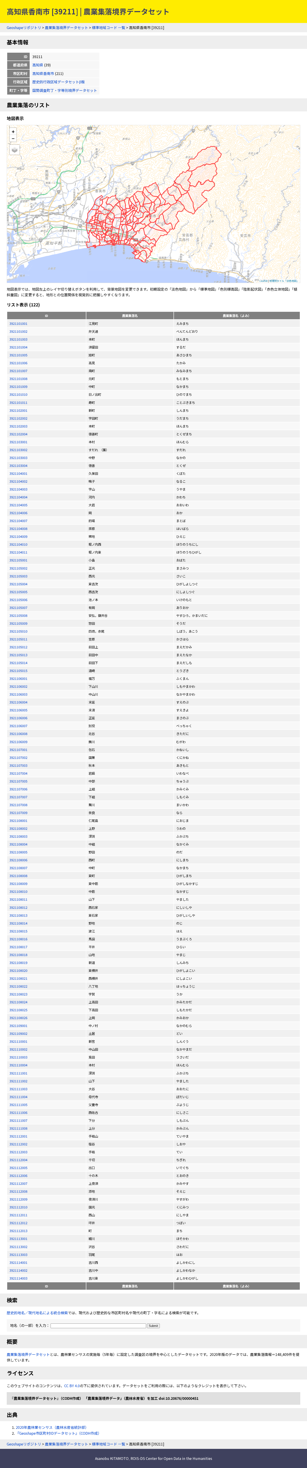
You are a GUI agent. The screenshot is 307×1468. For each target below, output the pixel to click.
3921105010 (18, 631)
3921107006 (18, 789)
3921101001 (18, 323)
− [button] (13, 138)
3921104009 (18, 536)
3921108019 (18, 962)
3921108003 (18, 836)
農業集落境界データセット (66, 27)
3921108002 (18, 828)
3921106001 (18, 678)
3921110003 (18, 1057)
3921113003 (18, 1254)
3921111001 (18, 1073)
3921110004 (18, 1065)
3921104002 (18, 481)
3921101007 (18, 370)
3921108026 (18, 1017)
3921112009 (18, 1199)
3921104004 (18, 497)
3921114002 (18, 1270)
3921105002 (18, 568)
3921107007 (18, 796)
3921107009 (18, 812)
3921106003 (18, 694)
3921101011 (18, 402)
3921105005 (18, 591)
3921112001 (18, 1136)
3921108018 (18, 954)
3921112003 (18, 1151)
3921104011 (18, 552)
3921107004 (18, 773)
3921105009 (18, 623)
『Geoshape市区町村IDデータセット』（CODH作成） (58, 1433)
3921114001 (18, 1262)
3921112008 (18, 1191)
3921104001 (18, 473)
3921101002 (18, 331)
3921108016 (18, 938)
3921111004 (18, 1096)
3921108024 (18, 1002)
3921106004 (18, 702)
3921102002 (18, 418)
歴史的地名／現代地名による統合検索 (37, 1312)
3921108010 (18, 891)
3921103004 (18, 465)
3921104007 (18, 520)
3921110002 (18, 1049)
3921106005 (18, 710)
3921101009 (18, 386)
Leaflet (264, 281)
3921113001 (18, 1238)
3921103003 (18, 457)
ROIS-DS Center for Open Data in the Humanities (171, 1458)
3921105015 (18, 670)
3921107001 (18, 749)
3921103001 (18, 441)
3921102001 (18, 410)
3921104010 (18, 544)
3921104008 (18, 528)
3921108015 (18, 931)
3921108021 (18, 978)
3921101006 (18, 362)
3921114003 (18, 1278)
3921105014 (18, 662)
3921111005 (18, 1104)
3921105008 (18, 615)
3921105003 (18, 576)
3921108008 (18, 875)
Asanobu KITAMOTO (112, 1458)
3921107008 (18, 804)
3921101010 (18, 394)
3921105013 (18, 654)
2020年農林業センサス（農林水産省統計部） (52, 1427)
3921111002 (18, 1081)
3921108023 (18, 994)
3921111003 (18, 1088)
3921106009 (18, 741)
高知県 (37, 65)
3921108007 (18, 867)
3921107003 (18, 765)
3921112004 (18, 1159)
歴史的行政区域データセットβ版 (58, 81)
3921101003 (18, 339)
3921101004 (18, 347)
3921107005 (18, 781)
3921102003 (18, 426)
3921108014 (18, 923)
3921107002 (18, 757)
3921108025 (18, 1009)
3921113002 (18, 1246)
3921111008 (18, 1128)
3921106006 (18, 717)
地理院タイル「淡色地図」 (284, 281)
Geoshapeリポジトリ (24, 27)
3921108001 (18, 820)
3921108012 (18, 907)
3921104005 (18, 504)
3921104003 (18, 489)
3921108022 (18, 986)
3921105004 (18, 583)
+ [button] (13, 131)
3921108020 (18, 970)
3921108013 (18, 915)
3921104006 (18, 512)
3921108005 (18, 852)
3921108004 (18, 844)
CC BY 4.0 (72, 1385)
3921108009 (18, 883)
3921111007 (18, 1120)
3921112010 (18, 1207)
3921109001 (18, 1025)
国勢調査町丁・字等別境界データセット (64, 90)
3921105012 (18, 647)
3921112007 (18, 1183)
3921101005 (18, 355)
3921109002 (18, 1033)
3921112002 (18, 1144)
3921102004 (18, 434)
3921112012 (18, 1222)
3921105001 (18, 560)
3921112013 (18, 1230)
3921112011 (18, 1214)
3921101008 (18, 378)
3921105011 (18, 639)
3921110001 (18, 1041)
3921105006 (18, 599)
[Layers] (15, 150)
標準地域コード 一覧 (108, 27)
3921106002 (18, 686)
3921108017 (18, 946)
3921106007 (18, 725)
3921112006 (18, 1175)
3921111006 (18, 1112)
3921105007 (18, 607)
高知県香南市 (43, 73)
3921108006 (18, 859)
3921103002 (18, 449)
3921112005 (18, 1167)
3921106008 (18, 733)
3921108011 (18, 899)
